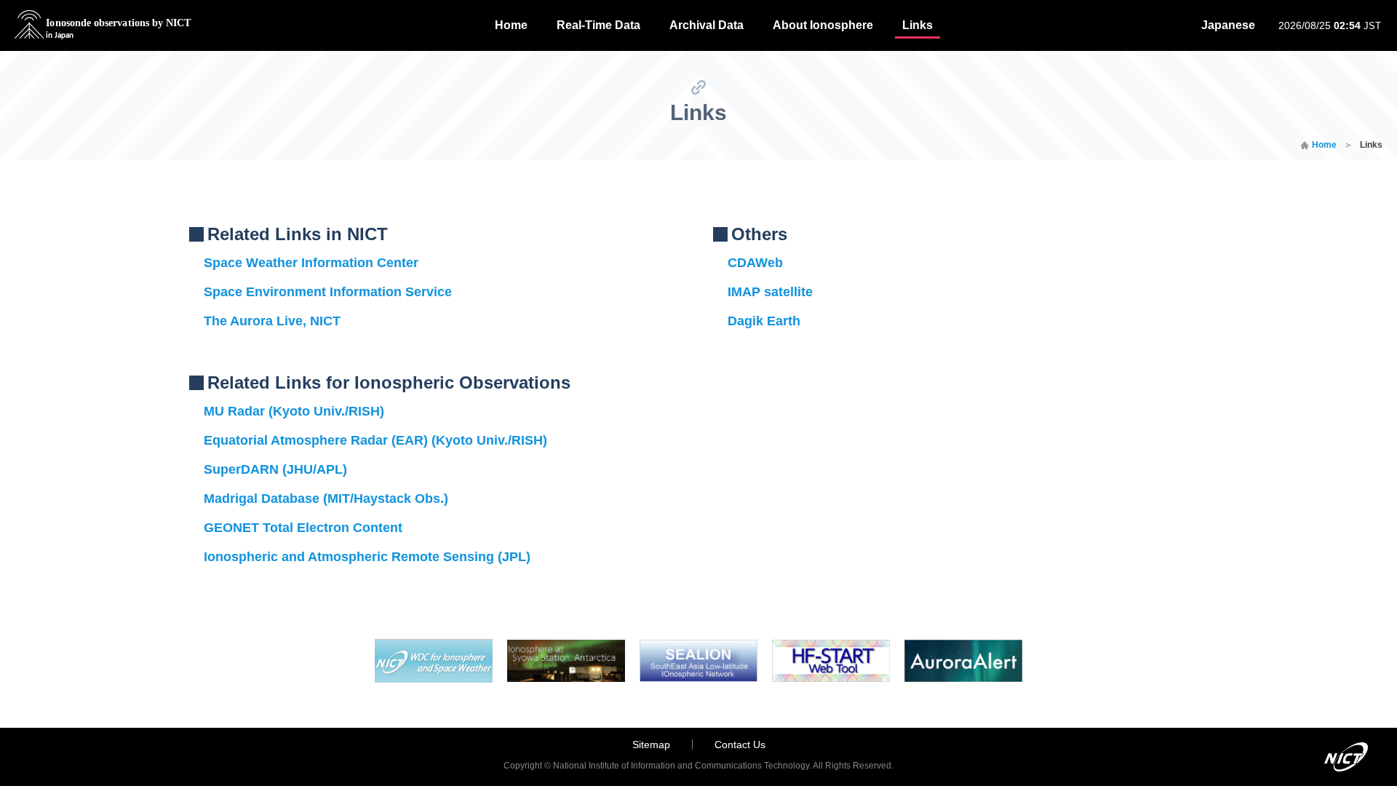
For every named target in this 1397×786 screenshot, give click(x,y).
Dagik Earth (764, 321)
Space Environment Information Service (328, 292)
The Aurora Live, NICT (272, 321)
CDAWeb (755, 262)
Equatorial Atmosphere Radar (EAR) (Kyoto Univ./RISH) (375, 440)
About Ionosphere (823, 25)
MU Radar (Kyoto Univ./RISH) (294, 411)
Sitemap (651, 744)
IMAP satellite (770, 292)
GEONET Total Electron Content (303, 527)
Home (511, 25)
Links (917, 25)
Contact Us (740, 744)
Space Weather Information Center (311, 262)
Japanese (1228, 25)
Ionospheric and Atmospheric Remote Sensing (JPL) (367, 556)
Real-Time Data (598, 25)
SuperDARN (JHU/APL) (275, 469)
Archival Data (706, 25)
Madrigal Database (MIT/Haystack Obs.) (326, 498)
